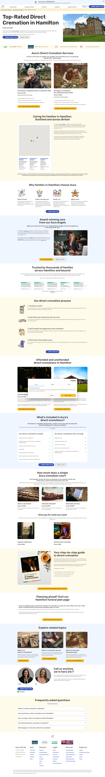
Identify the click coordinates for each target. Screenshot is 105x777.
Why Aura (44, 7)
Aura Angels (26, 230)
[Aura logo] (2, 7)
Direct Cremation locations (44, 754)
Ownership (54, 761)
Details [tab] (52, 384)
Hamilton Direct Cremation (33, 159)
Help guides (41, 758)
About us (40, 756)
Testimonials (32, 756)
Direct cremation (23, 660)
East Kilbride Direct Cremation (23, 159)
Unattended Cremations (70, 758)
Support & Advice (72, 7)
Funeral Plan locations (43, 752)
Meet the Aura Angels (46, 259)
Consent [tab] (36, 384)
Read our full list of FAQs (52, 703)
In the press (32, 754)
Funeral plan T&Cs (56, 756)
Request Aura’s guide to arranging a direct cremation (52, 588)
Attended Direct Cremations (62, 409)
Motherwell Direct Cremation (44, 159)
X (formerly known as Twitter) (84, 752)
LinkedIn (80, 756)
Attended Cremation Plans (70, 754)
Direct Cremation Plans (70, 752)
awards (42, 240)
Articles (40, 761)
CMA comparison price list (57, 763)
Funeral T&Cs (55, 758)
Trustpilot (31, 237)
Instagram (81, 754)
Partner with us (32, 750)
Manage (51, 395)
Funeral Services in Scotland (6, 9)
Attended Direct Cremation (70, 761)
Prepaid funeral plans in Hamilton (52, 619)
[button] (33, 141)
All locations (41, 750)
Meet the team (32, 752)
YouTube (80, 758)
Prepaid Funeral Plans (69, 750)
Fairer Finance (20, 238)
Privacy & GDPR (55, 752)
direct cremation (15, 30)
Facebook (81, 750)
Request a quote (24, 37)
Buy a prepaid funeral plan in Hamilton (29, 106)
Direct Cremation (69, 756)
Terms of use (55, 754)
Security (54, 750)
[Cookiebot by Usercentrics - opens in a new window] (71, 381)
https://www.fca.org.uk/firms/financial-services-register (47, 771)
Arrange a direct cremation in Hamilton (65, 108)
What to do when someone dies (74, 660)
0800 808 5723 (51, 1)
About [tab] (69, 384)
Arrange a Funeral (29, 7)
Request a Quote (60, 259)
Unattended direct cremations (26, 409)
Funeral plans (13, 7)
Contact (31, 758)
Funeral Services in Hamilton (18, 9)
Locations (57, 7)
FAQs (40, 763)
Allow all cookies (68, 395)
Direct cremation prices (49, 658)
